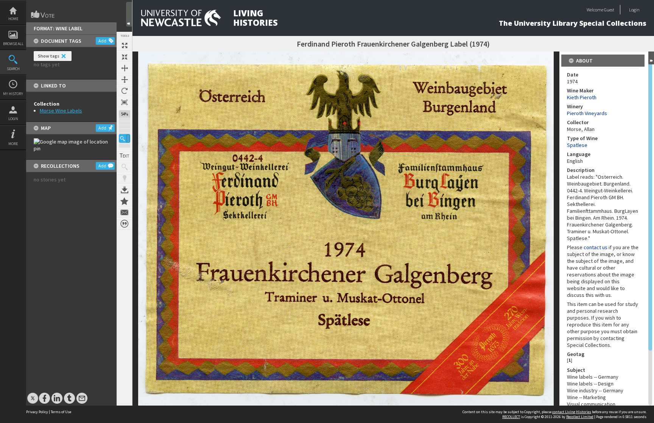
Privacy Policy (37, 411)
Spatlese (577, 145)
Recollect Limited (579, 416)
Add (102, 41)
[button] (124, 138)
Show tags (48, 56)
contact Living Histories (571, 411)
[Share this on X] (32, 394)
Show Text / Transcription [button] (124, 155)
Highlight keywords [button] (124, 178)
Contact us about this (124, 212)
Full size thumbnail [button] (124, 45)
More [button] (13, 143)
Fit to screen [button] (124, 56)
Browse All (13, 43)
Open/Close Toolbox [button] (129, 14)
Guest (609, 9)
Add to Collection (124, 201)
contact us (595, 247)
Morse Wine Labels (61, 110)
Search (13, 68)
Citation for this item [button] (124, 223)
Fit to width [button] (124, 68)
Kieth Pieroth (581, 97)
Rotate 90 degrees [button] (124, 91)
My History (13, 93)
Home (13, 18)
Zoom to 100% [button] (124, 102)
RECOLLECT (511, 416)
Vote (43, 14)
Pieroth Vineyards (587, 113)
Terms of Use (61, 411)
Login (13, 118)
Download (124, 189)
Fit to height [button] (124, 79)
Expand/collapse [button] (651, 58)
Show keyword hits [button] (124, 167)
